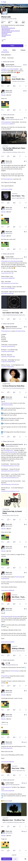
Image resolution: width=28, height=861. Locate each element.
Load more (14, 855)
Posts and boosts (5, 55)
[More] (26, 86)
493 (9, 22)
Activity (5, 50)
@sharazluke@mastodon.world (8, 18)
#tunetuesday (10, 57)
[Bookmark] (20, 86)
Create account (7, 859)
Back (4, 2)
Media (14, 50)
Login (15, 859)
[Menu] (25, 45)
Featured (23, 50)
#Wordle (4, 57)
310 (2, 22)
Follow (12, 45)
